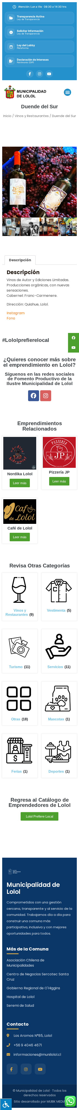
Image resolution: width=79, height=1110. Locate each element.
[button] (67, 92)
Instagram (16, 313)
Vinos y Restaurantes (32, 116)
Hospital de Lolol (20, 996)
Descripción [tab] (20, 260)
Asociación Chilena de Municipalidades (25, 963)
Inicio (7, 116)
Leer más (20, 483)
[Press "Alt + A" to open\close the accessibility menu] (6, 1104)
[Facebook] (33, 395)
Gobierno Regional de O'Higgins (33, 988)
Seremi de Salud (20, 1005)
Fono (11, 318)
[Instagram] (45, 395)
